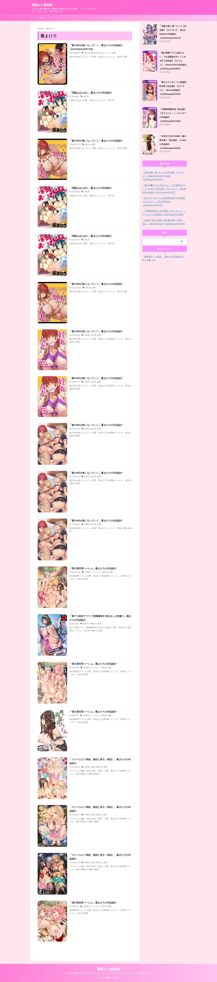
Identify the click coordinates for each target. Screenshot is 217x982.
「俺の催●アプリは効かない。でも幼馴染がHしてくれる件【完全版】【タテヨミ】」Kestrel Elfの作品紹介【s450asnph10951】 (173, 60)
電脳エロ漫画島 (42, 5)
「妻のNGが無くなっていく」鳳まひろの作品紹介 (96, 140)
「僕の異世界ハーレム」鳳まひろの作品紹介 (93, 568)
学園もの (93, 624)
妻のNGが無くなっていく (101, 53)
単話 (93, 767)
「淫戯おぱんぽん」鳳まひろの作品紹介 (90, 92)
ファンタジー (97, 572)
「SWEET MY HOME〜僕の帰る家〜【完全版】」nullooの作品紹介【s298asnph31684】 (164, 222)
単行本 (87, 53)
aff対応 (87, 335)
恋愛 (114, 53)
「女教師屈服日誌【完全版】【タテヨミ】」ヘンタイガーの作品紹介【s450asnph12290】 (164, 213)
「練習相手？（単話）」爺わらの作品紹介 (162, 256)
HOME (42, 18)
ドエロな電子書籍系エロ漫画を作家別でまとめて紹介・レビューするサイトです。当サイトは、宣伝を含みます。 (108, 973)
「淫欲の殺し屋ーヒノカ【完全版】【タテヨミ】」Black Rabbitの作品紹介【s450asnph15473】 (163, 176)
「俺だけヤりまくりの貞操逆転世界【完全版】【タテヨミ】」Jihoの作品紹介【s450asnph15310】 (164, 201)
